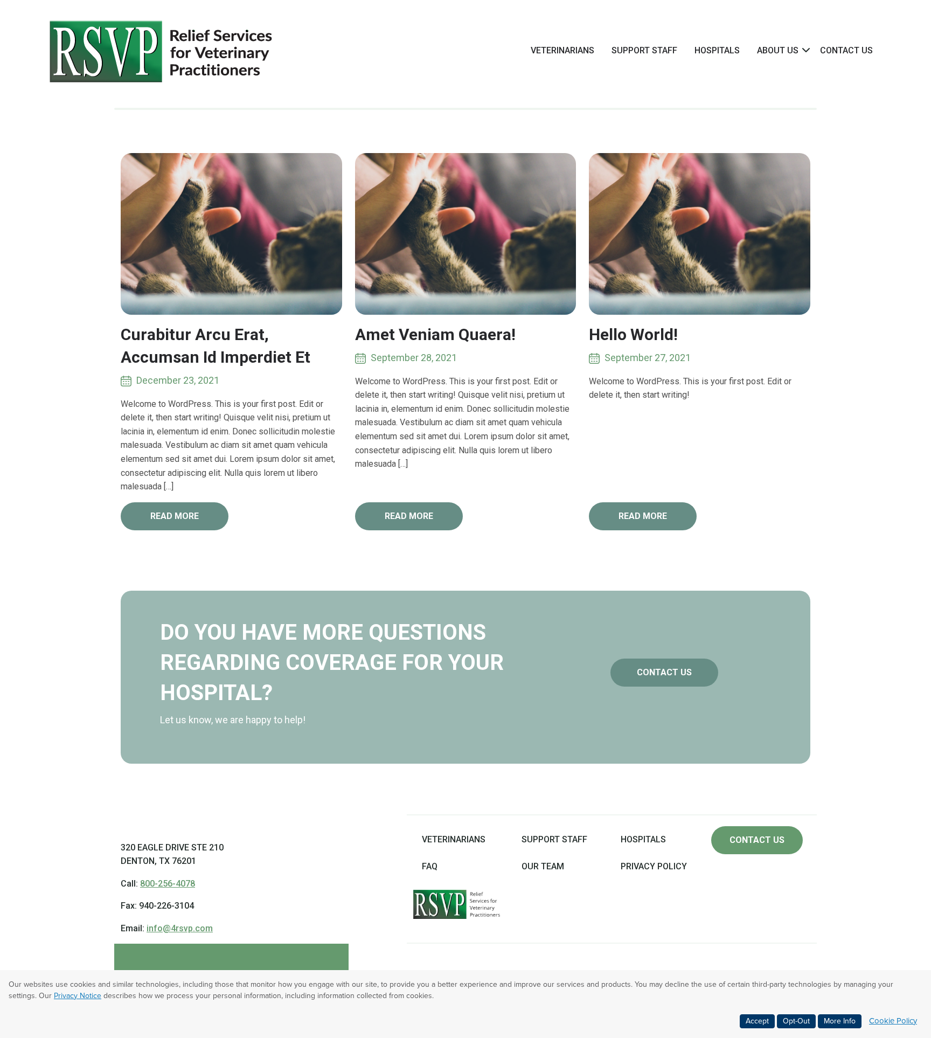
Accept (757, 1021)
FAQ (429, 866)
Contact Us (846, 50)
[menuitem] (562, 50)
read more (174, 516)
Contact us (756, 840)
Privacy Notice (77, 995)
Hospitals (717, 50)
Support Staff (644, 50)
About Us (777, 50)
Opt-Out (796, 1021)
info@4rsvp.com (180, 928)
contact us (664, 672)
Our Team (543, 866)
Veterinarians (562, 50)
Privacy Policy (654, 866)
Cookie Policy (893, 1021)
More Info (840, 1021)
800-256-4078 (167, 883)
